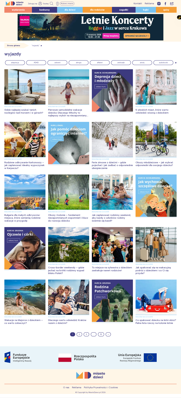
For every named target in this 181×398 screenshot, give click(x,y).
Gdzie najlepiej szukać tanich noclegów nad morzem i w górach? (23, 111)
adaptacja (15, 63)
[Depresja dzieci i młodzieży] (112, 91)
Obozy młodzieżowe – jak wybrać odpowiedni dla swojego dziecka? (154, 164)
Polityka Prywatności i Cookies (101, 387)
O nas (66, 387)
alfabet (100, 63)
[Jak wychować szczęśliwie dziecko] (156, 196)
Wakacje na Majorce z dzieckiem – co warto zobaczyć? (23, 322)
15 (101, 334)
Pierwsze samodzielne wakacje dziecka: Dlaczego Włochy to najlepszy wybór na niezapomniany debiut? (67, 114)
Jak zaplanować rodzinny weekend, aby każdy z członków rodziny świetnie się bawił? (111, 218)
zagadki (123, 9)
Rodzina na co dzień (12, 106)
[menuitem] (15, 62)
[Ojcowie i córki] (24, 249)
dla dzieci (70, 9)
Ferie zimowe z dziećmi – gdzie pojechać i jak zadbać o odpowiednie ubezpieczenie (112, 165)
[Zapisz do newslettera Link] (171, 3)
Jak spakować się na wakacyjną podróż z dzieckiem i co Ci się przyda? (153, 270)
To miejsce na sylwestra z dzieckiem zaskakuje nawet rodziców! (112, 269)
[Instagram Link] (159, 3)
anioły (142, 63)
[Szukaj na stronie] (48, 3)
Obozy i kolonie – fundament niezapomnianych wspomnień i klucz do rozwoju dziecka (68, 218)
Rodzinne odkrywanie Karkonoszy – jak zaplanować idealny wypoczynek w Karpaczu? (24, 165)
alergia (78, 63)
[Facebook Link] (165, 3)
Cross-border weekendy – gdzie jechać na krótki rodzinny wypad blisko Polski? (66, 270)
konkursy (44, 9)
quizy (166, 9)
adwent (57, 63)
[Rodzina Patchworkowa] (112, 301)
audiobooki (163, 63)
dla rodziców (97, 9)
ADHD (36, 63)
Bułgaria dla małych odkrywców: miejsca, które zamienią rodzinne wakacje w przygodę (22, 218)
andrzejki (121, 63)
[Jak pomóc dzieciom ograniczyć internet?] (68, 143)
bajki (146, 9)
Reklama (149, 3)
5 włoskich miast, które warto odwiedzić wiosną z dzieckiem (152, 111)
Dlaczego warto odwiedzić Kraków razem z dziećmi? (67, 322)
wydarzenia (18, 9)
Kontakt (138, 3)
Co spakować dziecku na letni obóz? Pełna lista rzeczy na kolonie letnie (156, 322)
